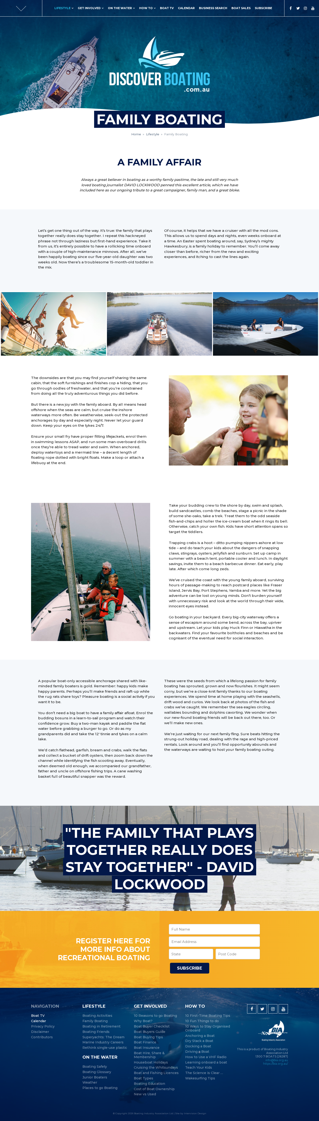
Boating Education (149, 1084)
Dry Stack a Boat (199, 1041)
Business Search (213, 8)
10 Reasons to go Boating (155, 1016)
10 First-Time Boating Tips (207, 1016)
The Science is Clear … (204, 1073)
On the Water (120, 8)
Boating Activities (97, 1016)
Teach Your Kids (198, 1068)
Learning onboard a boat (206, 1062)
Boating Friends (96, 1032)
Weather (89, 1083)
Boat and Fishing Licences (156, 1073)
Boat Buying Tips (148, 1037)
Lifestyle (62, 8)
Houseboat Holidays (151, 1062)
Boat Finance (145, 1042)
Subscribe (263, 8)
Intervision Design (195, 1113)
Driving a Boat (197, 1052)
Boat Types (143, 1078)
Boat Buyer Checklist (152, 1026)
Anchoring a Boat (200, 1036)
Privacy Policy (43, 1026)
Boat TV (167, 8)
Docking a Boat (198, 1046)
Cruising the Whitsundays (156, 1068)
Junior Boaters (94, 1077)
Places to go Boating (99, 1088)
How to (146, 8)
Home (136, 134)
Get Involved (89, 8)
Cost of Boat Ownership (154, 1089)
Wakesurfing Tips (200, 1078)
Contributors (42, 1037)
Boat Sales (241, 8)
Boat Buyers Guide (149, 1032)
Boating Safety (94, 1067)
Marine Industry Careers (103, 1042)
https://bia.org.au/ (275, 1063)
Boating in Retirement (101, 1026)
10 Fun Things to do (202, 1021)
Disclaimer (40, 1032)
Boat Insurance (147, 1048)
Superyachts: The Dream (103, 1037)
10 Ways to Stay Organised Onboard (207, 1028)
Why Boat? (143, 1021)
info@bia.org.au (277, 1060)
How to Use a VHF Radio (206, 1057)
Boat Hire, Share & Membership (149, 1055)
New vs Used (145, 1094)
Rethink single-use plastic (104, 1048)
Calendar (186, 8)
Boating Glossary (96, 1072)
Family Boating (95, 1021)
